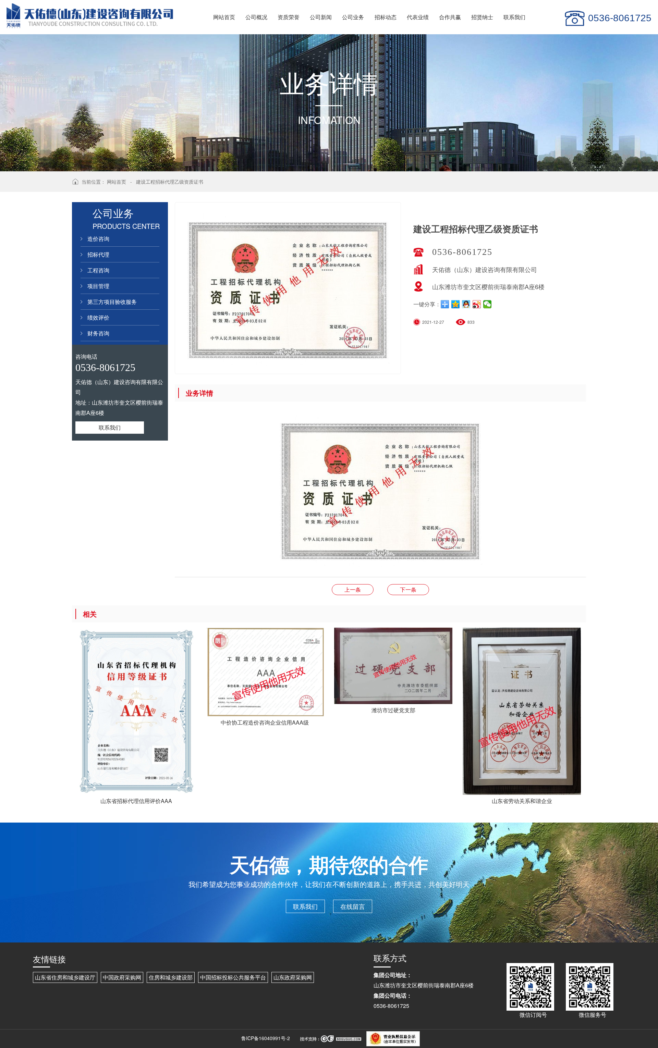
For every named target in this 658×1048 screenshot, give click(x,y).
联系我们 (110, 427)
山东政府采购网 (292, 977)
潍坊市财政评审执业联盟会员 (352, 589)
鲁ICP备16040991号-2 (265, 1038)
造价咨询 (98, 239)
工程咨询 (98, 270)
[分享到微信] (487, 304)
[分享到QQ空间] (455, 304)
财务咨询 (98, 333)
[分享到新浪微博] (477, 304)
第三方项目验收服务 (112, 302)
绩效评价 (98, 317)
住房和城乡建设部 (171, 977)
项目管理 (98, 286)
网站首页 (116, 181)
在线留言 (352, 906)
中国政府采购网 (122, 977)
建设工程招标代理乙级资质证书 (169, 181)
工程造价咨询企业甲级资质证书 (408, 589)
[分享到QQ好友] (466, 304)
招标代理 (98, 254)
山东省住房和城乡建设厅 (65, 977)
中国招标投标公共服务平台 (233, 977)
